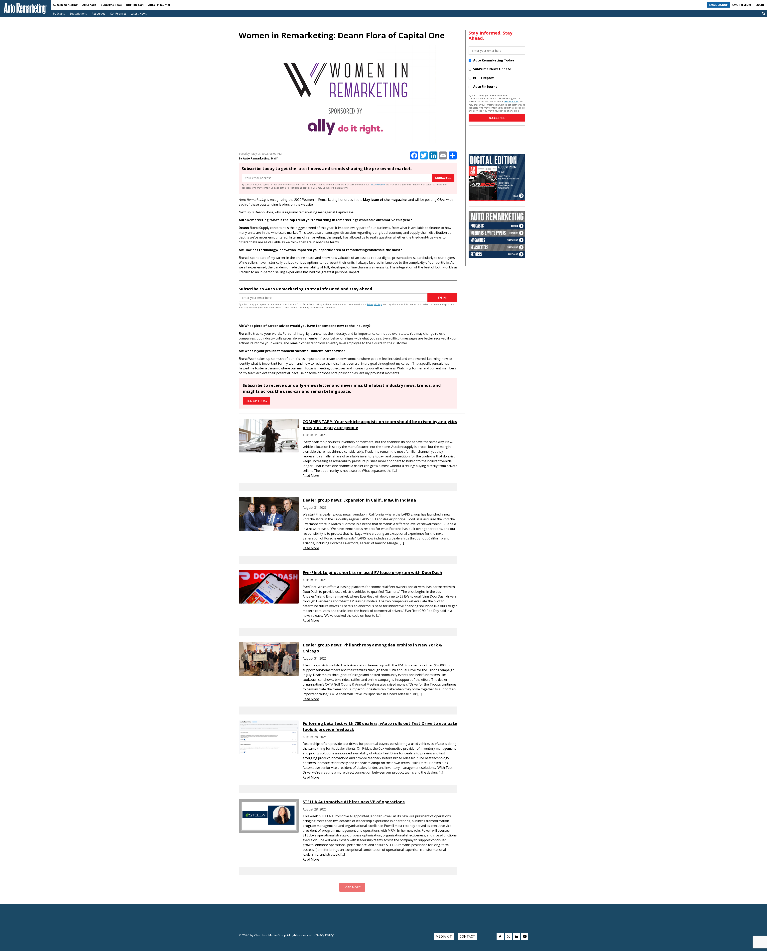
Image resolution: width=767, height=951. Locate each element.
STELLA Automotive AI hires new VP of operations (354, 802)
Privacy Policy (377, 184)
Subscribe (443, 177)
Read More (311, 475)
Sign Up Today (256, 401)
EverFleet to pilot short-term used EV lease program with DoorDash (372, 572)
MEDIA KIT (444, 936)
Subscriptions (78, 13)
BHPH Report (135, 5)
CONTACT (467, 936)
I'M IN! (442, 297)
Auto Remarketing (65, 5)
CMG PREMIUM (741, 5)
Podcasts (59, 13)
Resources (98, 13)
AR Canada (89, 5)
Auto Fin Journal (159, 5)
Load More (352, 887)
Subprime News (111, 5)
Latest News (138, 13)
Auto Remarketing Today (493, 60)
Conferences (118, 13)
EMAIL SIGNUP (718, 5)
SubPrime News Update (492, 69)
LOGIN (760, 5)
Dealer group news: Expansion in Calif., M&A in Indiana (359, 500)
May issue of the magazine (385, 199)
